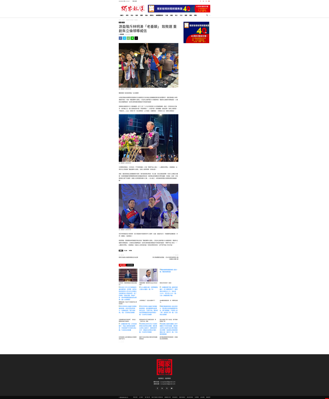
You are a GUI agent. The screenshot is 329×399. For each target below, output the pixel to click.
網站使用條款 (190, 397)
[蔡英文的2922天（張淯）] (169, 275)
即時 (127, 15)
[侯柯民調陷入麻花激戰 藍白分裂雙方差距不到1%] (128, 329)
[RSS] (203, 1)
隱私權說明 (174, 397)
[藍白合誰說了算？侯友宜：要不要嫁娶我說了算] (169, 311)
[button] (207, 15)
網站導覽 (202, 397)
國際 (141, 15)
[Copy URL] (136, 38)
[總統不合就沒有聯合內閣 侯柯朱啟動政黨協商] (148, 329)
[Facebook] (200, 1)
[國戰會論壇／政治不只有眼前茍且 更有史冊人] (128, 293)
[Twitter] (206, 1)
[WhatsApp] (128, 38)
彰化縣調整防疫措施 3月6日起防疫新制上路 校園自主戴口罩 (165, 258)
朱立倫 (125, 250)
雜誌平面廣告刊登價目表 (157, 397)
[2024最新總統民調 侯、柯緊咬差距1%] (169, 292)
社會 (167, 15)
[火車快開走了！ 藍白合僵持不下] (148, 292)
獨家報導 (122, 34)
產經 (171, 15)
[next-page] (122, 341)
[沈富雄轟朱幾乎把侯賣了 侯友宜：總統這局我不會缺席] (128, 311)
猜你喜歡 (122, 265)
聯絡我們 (208, 397)
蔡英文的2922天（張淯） (166, 283)
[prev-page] (120, 341)
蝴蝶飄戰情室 (159, 15)
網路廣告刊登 (167, 397)
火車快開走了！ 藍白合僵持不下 (147, 300)
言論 (146, 15)
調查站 (152, 15)
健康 (186, 15)
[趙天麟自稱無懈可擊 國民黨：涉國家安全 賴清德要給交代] (169, 329)
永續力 (122, 15)
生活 (181, 15)
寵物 (191, 15)
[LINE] (132, 38)
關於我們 (135, 397)
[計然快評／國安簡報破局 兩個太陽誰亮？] (128, 275)
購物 (195, 15)
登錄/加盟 (135, 1)
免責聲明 (197, 397)
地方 (176, 15)
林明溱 (130, 250)
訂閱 (123, 22)
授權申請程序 (182, 397)
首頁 (120, 20)
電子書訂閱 (147, 397)
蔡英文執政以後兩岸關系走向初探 (128, 257)
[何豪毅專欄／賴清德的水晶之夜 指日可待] (148, 275)
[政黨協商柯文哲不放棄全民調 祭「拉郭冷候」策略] (148, 311)
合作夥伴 (141, 397)
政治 (132, 15)
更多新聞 (130, 265)
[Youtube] (209, 1)
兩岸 (137, 15)
